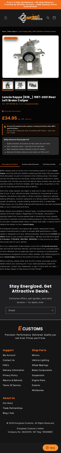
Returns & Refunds (12, 380)
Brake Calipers (12, 31)
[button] (6, 18)
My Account (9, 355)
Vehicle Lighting (40, 360)
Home (4, 31)
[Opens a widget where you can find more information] (50, 448)
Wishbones (38, 390)
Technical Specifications (30, 164)
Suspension (38, 375)
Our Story (8, 403)
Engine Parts (38, 380)
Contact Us (9, 360)
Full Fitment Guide (49, 164)
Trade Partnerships (13, 408)
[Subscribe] (52, 310)
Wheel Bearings (40, 365)
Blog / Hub (8, 413)
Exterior (36, 385)
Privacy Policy (10, 375)
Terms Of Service (12, 385)
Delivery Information (13, 370)
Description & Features (10, 164)
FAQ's (6, 365)
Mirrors (35, 355)
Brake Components (42, 370)
